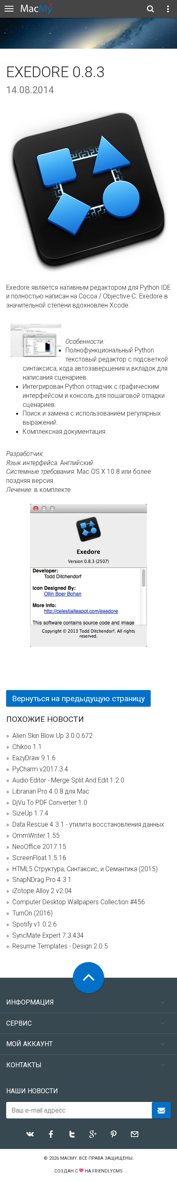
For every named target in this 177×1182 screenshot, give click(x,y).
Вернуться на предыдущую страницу (78, 698)
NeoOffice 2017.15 (39, 847)
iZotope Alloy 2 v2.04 (42, 891)
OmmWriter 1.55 (36, 835)
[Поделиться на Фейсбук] (51, 1134)
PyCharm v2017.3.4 (40, 769)
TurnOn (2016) (32, 913)
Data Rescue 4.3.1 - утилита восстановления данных (88, 824)
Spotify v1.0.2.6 (34, 924)
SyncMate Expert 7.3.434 (48, 935)
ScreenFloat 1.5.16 (39, 858)
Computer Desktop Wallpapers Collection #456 (78, 902)
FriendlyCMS (107, 1171)
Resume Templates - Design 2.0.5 (60, 946)
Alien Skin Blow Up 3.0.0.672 (52, 736)
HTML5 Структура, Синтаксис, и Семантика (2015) (85, 869)
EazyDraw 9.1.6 (34, 758)
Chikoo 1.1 (27, 747)
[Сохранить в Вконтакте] (30, 1134)
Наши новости (32, 1091)
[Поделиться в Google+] (93, 1134)
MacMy (68, 1158)
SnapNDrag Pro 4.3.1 (42, 880)
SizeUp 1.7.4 (30, 813)
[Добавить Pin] (113, 1134)
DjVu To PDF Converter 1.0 (49, 802)
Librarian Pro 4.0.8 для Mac (50, 791)
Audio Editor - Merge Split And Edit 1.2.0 (68, 780)
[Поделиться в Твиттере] (72, 1134)
